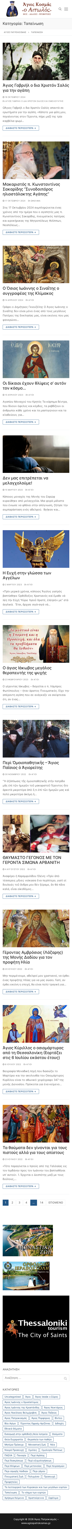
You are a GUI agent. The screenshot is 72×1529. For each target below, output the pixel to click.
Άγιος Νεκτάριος (53, 1407)
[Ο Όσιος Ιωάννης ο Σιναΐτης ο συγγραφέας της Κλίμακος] (36, 264)
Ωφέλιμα (35, 201)
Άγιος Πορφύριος (40, 1418)
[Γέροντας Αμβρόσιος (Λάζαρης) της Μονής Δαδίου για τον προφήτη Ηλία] (36, 928)
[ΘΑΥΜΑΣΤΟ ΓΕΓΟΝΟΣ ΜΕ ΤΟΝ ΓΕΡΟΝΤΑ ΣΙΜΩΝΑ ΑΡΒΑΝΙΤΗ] (36, 833)
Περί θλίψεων (12, 1465)
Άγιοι (31, 300)
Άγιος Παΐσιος (49, 1412)
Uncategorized (13, 1396)
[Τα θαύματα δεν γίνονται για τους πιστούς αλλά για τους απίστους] (36, 1124)
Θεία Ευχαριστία (14, 1439)
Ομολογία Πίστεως (52, 1450)
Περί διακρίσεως (14, 1460)
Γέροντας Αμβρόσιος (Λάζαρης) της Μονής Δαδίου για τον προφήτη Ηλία (33, 957)
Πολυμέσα (33, 1476)
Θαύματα (57, 1434)
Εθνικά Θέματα (13, 1428)
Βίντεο (58, 1418)
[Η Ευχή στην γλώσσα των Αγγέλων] (36, 549)
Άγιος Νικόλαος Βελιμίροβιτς (21, 1412)
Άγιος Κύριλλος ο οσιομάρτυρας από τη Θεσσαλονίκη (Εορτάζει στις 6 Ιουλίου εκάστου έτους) (33, 1052)
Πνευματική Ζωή (14, 1476)
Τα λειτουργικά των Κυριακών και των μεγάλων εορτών (36, 1487)
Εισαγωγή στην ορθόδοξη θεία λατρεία (26, 1434)
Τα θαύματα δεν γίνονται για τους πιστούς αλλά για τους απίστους (35, 1150)
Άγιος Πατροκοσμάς (16, 1418)
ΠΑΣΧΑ (8, 1455)
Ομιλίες (32, 1450)
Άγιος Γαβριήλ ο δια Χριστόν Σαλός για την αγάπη (36, 88)
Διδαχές (59, 1423)
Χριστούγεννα (36, 1497)
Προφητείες (11, 1481)
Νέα (52, 1444)
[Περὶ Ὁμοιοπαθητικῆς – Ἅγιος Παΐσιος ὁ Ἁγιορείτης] (36, 739)
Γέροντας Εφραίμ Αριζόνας (35, 1423)
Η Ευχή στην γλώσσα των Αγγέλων (27, 575)
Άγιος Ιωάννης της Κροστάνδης (22, 1407)
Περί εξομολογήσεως (40, 1460)
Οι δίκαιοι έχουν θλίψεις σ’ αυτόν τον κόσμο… (34, 386)
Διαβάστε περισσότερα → (21, 128)
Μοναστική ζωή (37, 1444)
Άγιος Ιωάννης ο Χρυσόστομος (22, 1402)
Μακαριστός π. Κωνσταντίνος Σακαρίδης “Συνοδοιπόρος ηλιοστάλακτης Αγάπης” (31, 189)
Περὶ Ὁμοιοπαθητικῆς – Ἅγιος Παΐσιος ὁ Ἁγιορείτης (31, 765)
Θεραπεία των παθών (39, 1439)
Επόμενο (56, 1202)
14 (41, 1202)
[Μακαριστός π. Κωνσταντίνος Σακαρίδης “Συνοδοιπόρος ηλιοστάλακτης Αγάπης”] (36, 160)
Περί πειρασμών (55, 1465)
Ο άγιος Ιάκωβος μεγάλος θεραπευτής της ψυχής (27, 670)
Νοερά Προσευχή (14, 1450)
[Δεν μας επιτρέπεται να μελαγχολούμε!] (36, 454)
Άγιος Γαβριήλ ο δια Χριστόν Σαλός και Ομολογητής (34, 101)
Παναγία (21, 1455)
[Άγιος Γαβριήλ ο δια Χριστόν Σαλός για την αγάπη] (36, 61)
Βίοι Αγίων (10, 1423)
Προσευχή (49, 1476)
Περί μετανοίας (33, 1465)
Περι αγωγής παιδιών (16, 1471)
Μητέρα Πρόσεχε (14, 1444)
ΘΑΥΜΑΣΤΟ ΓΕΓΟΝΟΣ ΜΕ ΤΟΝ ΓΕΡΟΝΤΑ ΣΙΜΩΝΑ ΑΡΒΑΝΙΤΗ (32, 860)
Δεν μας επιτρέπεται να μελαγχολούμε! (25, 480)
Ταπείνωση (11, 1492)
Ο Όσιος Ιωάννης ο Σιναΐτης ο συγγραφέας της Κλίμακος (31, 291)
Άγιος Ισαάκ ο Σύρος (46, 1396)
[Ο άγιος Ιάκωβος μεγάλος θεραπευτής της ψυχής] (36, 644)
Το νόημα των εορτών (33, 1492)
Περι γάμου (39, 1471)
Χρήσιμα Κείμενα (14, 1497)
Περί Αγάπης (38, 1455)
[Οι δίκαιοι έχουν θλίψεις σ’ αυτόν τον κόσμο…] (36, 359)
